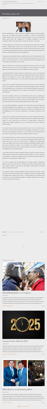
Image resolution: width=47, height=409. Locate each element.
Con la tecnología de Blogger (24, 406)
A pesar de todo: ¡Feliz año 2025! (15, 341)
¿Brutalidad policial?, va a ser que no (16, 292)
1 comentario (9, 402)
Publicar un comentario (11, 354)
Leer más (43, 354)
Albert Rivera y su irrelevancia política (17, 389)
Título (4, 6)
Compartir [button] (4, 354)
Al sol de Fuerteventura (9, 1)
